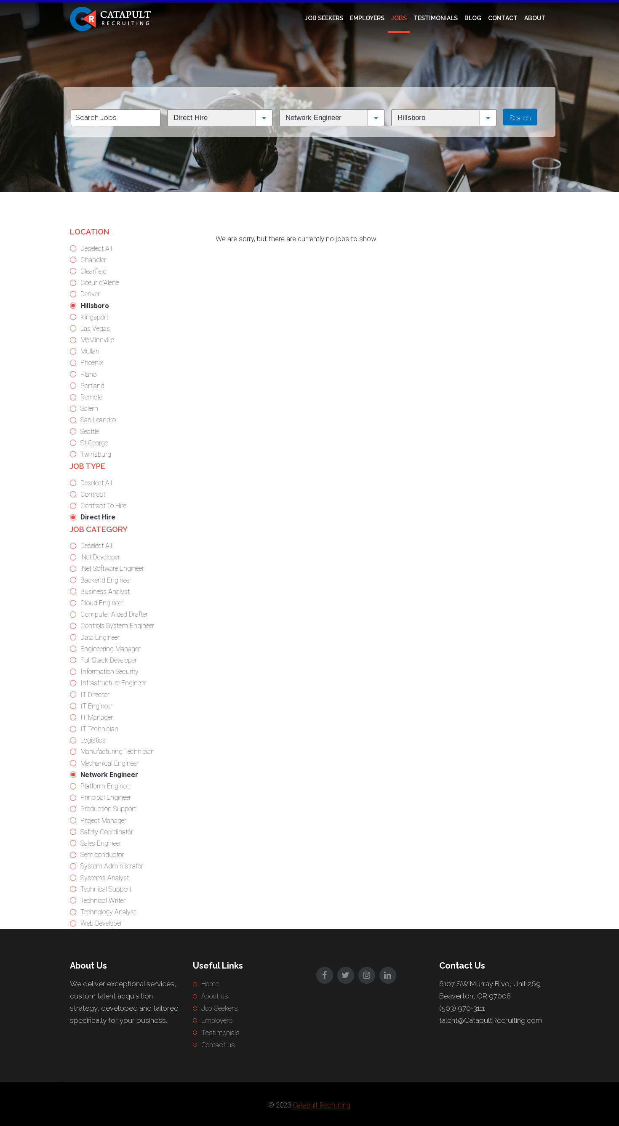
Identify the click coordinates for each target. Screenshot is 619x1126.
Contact (503, 18)
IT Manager (96, 717)
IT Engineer (96, 706)
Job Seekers (324, 18)
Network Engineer (109, 775)
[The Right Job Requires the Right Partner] (112, 18)
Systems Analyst (104, 878)
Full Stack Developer (108, 660)
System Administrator (111, 866)
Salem (89, 409)
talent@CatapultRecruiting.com (490, 1020)
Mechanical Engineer (109, 763)
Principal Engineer (105, 797)
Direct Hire (97, 517)
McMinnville (97, 340)
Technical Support (105, 889)
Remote (91, 397)
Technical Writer (102, 901)
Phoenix (91, 363)
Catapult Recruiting (321, 1105)
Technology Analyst (108, 912)
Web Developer (101, 923)
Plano (88, 374)
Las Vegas (95, 329)
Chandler (93, 260)
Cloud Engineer (101, 603)
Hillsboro (94, 306)
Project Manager (103, 821)
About (535, 18)
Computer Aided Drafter (114, 614)
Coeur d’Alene (99, 283)
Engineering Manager (110, 649)
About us (214, 996)
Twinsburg (95, 454)
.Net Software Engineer (112, 568)
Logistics (93, 740)
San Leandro (98, 420)
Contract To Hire (103, 506)
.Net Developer (100, 557)
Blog (472, 18)
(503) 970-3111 (462, 1008)
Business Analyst (105, 592)
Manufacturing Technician (117, 752)
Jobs (399, 18)
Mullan (89, 351)
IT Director (94, 695)
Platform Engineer (105, 786)
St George (94, 443)
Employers (367, 18)
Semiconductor (102, 855)
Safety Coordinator (106, 832)
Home (210, 984)
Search (520, 118)
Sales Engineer (100, 843)
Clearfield (93, 271)
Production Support (108, 809)
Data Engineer (100, 638)
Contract (92, 494)
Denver (90, 294)
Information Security (109, 672)
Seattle (89, 432)
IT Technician (99, 729)
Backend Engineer (105, 580)
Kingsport (94, 317)
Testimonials (436, 18)
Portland (92, 386)
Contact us (218, 1045)
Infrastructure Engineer (113, 683)
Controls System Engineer (117, 626)
